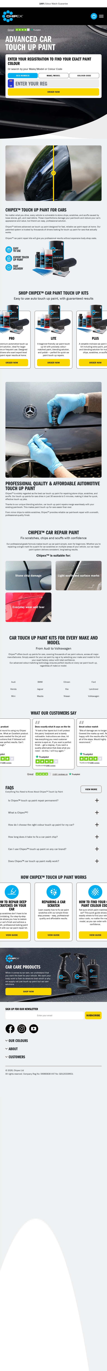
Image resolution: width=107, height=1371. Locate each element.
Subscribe (93, 1015)
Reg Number (22, 75)
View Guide (53, 935)
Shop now (28, 991)
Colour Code (84, 75)
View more (91, 789)
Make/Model (53, 75)
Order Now (53, 91)
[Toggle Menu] (101, 16)
